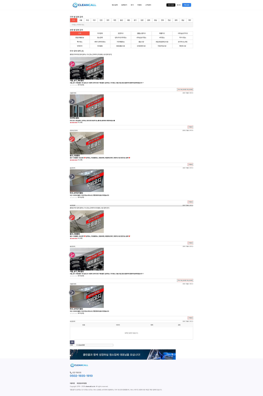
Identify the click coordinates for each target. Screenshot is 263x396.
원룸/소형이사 (141, 33)
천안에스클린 (74, 118)
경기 (135, 20)
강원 (142, 20)
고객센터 (148, 5)
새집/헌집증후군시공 (162, 42)
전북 (162, 20)
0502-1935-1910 (81, 376)
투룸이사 (162, 33)
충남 (155, 20)
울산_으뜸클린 (75, 155)
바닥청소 (162, 38)
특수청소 (79, 42)
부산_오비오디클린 (76, 193)
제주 (189, 20)
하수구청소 (182, 38)
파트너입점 (171, 5)
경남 (183, 20)
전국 (73, 20)
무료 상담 (186, 5)
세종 (128, 20)
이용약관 (72, 383)
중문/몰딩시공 (120, 46)
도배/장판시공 (141, 46)
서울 (80, 20)
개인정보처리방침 (82, 383)
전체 (79, 33)
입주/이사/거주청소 (121, 38)
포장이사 (120, 33)
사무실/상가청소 (141, 38)
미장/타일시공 (162, 46)
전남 (169, 20)
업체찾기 (124, 5)
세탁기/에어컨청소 (100, 42)
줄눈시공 (141, 42)
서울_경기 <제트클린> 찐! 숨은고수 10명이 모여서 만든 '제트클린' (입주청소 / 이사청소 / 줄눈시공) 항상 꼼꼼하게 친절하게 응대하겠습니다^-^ (107, 83)
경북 (176, 20)
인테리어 (79, 46)
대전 (114, 20)
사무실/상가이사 (183, 33)
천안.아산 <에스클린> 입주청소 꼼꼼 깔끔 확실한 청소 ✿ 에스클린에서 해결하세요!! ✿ (92, 120)
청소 (91, 54)
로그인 (179, 5)
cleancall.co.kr (90, 386)
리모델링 (100, 46)
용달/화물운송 (80, 38)
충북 (148, 20)
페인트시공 (182, 46)
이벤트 (139, 5)
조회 (179, 325)
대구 (94, 20)
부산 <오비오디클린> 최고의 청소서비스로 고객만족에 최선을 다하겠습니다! (89, 195)
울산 (121, 20)
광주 (108, 20)
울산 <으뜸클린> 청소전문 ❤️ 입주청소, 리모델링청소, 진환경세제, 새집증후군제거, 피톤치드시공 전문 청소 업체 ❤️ (100, 158)
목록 (72, 342)
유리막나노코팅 (182, 42)
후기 (132, 5)
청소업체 (115, 5)
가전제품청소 (121, 42)
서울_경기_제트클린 (77, 80)
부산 (87, 20)
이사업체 (100, 33)
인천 (101, 20)
